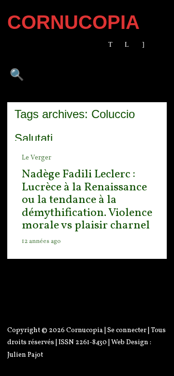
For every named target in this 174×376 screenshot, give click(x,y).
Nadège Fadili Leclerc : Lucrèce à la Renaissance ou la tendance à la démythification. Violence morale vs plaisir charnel (87, 200)
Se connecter (126, 330)
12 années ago (41, 241)
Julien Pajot (25, 355)
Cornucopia (84, 330)
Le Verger (36, 157)
